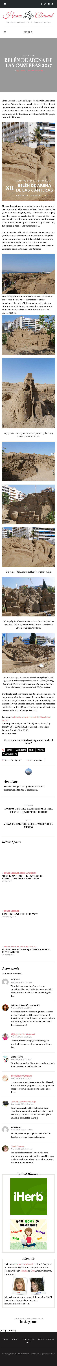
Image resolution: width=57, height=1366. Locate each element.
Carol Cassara (18, 1146)
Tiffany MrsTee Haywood (23, 1034)
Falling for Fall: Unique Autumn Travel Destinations (26, 950)
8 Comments (36, 760)
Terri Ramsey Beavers (21, 1075)
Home (5, 1339)
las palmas (21, 750)
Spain (31, 750)
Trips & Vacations (28, 873)
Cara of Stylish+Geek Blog (23, 1101)
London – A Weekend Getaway (20, 914)
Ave (17, 71)
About (15, 1339)
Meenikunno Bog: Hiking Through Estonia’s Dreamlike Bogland (22, 877)
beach (9, 750)
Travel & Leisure (35, 71)
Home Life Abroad (24, 1264)
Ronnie (24, 1271)
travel (41, 750)
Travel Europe (10, 754)
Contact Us (28, 1339)
